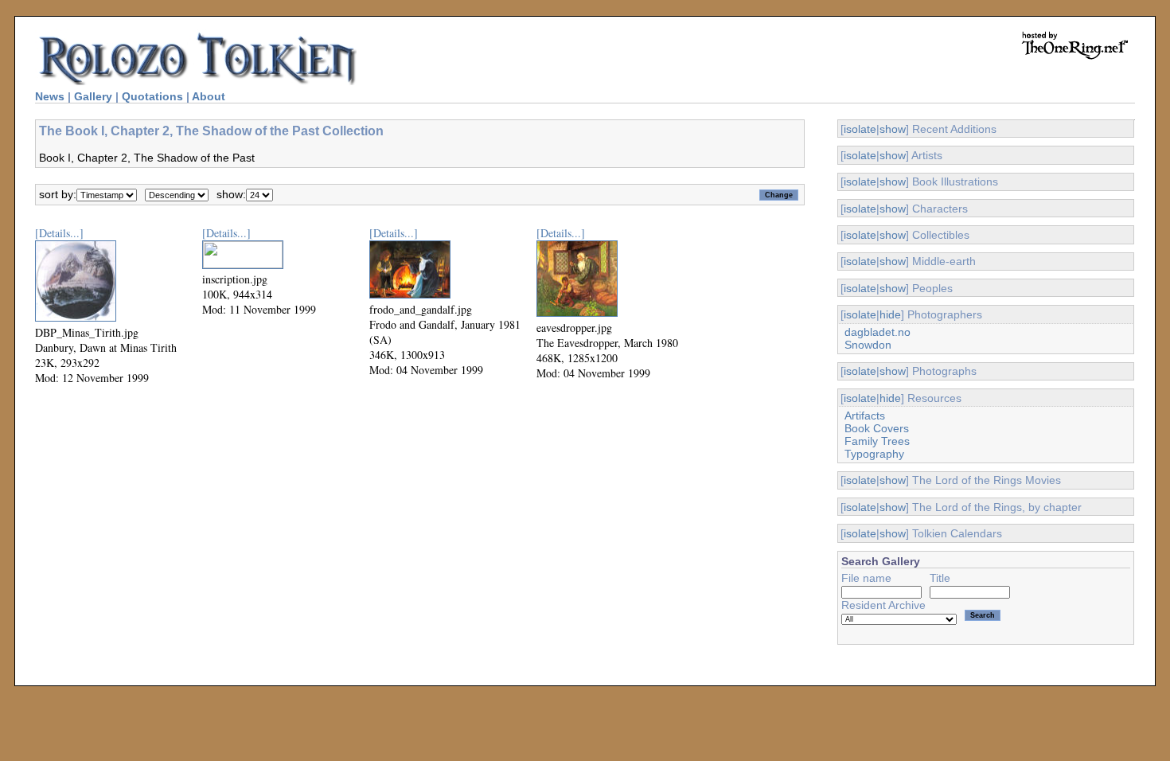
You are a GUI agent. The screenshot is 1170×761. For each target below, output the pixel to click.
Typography (874, 453)
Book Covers (876, 428)
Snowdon (867, 344)
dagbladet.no (877, 332)
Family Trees (877, 441)
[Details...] (59, 232)
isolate (860, 129)
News (49, 96)
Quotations (152, 96)
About (208, 96)
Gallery (93, 96)
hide (890, 314)
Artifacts (864, 415)
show (892, 129)
